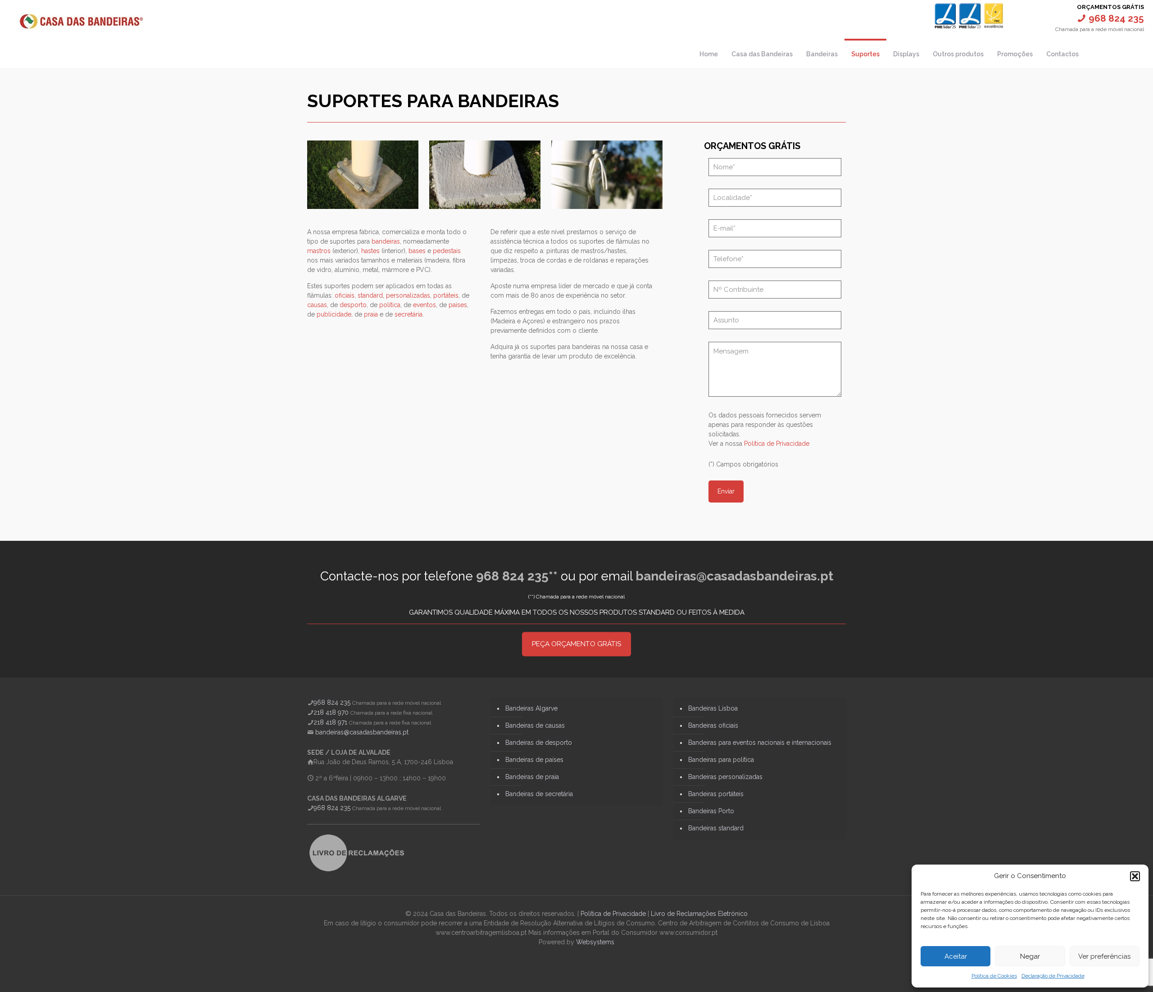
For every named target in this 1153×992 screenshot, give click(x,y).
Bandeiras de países (534, 759)
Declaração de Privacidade (1053, 976)
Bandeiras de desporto (538, 742)
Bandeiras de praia (532, 776)
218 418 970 (331, 712)
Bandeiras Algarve (531, 708)
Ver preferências (1104, 956)
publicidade (334, 314)
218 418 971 (330, 722)
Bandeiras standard (716, 828)
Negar (1030, 956)
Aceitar (955, 956)
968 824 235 (331, 702)
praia (371, 314)
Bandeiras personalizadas (725, 776)
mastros (319, 250)
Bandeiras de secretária (539, 793)
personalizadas (408, 295)
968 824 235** (517, 576)
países (458, 304)
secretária (408, 314)
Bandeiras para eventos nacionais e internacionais (759, 742)
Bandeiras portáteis (716, 793)
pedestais (447, 250)
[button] (1134, 876)
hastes (370, 250)
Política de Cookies (994, 976)
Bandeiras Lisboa (713, 708)
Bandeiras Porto (711, 811)
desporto (353, 304)
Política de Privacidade (776, 443)
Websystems (595, 942)
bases (417, 250)
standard (370, 295)
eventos (424, 304)
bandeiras (386, 241)
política (389, 304)
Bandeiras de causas (535, 725)
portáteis (445, 295)
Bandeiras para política (721, 759)
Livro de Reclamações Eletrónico (699, 913)
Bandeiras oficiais (713, 725)
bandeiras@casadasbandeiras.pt (734, 576)
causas (317, 304)
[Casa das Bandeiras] (81, 20)
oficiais (344, 295)
